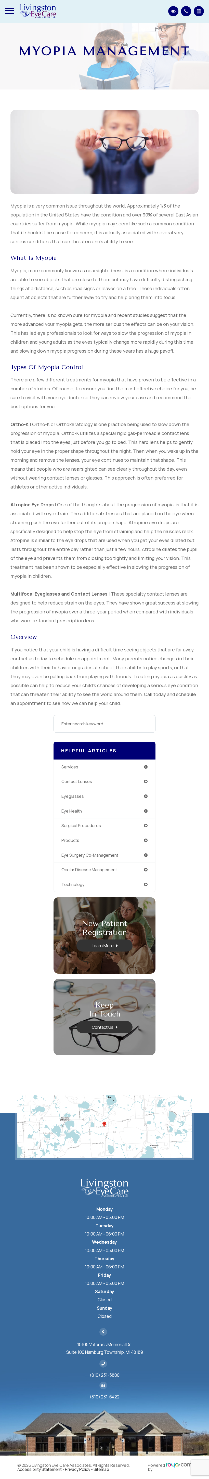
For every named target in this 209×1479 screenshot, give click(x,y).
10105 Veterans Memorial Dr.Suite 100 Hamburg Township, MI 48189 (104, 1348)
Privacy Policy (77, 1469)
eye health (71, 811)
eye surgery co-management (89, 855)
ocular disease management (89, 869)
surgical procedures (81, 825)
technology (73, 884)
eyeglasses (72, 796)
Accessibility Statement (39, 1469)
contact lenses (76, 781)
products (70, 840)
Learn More (103, 945)
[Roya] (179, 1467)
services (69, 767)
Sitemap (101, 1469)
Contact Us (102, 1027)
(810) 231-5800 (105, 1375)
